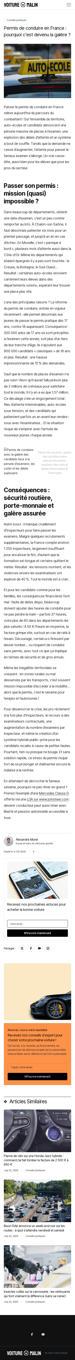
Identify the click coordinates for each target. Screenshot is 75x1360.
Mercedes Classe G (54, 793)
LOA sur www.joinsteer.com (47, 799)
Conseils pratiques (16, 20)
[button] (69, 4)
